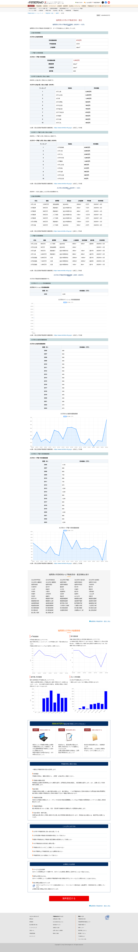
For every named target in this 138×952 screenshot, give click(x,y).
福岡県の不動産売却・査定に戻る (100, 621)
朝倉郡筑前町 (35, 605)
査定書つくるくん (82, 933)
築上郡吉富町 (93, 610)
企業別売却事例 (53, 8)
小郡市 (48, 591)
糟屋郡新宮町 (35, 601)
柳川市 (91, 587)
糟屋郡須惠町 (93, 598)
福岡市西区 (49, 584)
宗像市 (33, 594)
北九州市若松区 (50, 580)
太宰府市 (48, 594)
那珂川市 (34, 598)
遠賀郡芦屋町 (78, 601)
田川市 (76, 587)
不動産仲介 (76, 10)
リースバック (52, 6)
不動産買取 (39, 6)
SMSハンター (81, 927)
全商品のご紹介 (56, 927)
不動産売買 (68, 10)
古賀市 (62, 594)
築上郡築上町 (49, 612)
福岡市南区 (34, 584)
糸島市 (91, 596)
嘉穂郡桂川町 (93, 603)
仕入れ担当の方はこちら (58, 921)
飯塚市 (62, 587)
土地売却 (41, 10)
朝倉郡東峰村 (49, 605)
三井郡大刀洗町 (64, 605)
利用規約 (31, 921)
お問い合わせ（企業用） (58, 930)
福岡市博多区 (78, 582)
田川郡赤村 (34, 610)
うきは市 (91, 594)
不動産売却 (31, 6)
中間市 (33, 591)
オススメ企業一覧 (43, 8)
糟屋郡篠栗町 (64, 598)
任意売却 (45, 6)
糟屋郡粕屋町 (64, 601)
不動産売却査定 (32, 8)
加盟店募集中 (97, 2)
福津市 (76, 594)
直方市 (48, 587)
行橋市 (76, 589)
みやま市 (77, 596)
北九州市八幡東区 (36, 582)
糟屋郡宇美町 (49, 598)
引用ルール (31, 930)
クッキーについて (33, 927)
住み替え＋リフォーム (74, 6)
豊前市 (91, 589)
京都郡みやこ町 (79, 610)
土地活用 (59, 6)
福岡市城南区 (64, 584)
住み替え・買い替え (58, 10)
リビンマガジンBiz (82, 939)
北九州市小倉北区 (79, 580)
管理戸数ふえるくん (82, 930)
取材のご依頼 (56, 933)
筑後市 (48, 589)
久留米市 (34, 587)
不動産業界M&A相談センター (84, 921)
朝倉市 (62, 596)
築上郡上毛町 (35, 612)
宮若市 (33, 596)
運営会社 (31, 919)
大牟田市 (91, 584)
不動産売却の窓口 (82, 919)
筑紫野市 (62, 591)
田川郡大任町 (93, 608)
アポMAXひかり (81, 936)
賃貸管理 (65, 6)
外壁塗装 (84, 6)
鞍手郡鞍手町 (78, 603)
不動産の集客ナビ (82, 924)
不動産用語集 (32, 933)
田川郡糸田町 (64, 608)
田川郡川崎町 (78, 608)
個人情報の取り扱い (33, 924)
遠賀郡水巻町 (93, 601)
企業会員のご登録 (56, 919)
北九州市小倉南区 (94, 580)
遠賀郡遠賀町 (49, 603)
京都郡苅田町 (64, 610)
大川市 (62, 589)
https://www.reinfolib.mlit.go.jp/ (63, 128)
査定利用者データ (64, 8)
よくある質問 (88, 2)
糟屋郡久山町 (49, 601)
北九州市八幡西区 (51, 582)
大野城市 (91, 591)
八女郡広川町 (93, 605)
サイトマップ (32, 936)
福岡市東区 (63, 582)
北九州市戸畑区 (64, 580)
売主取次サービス (56, 924)
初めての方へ (79, 2)
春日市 (76, 591)
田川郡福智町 (49, 610)
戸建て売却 (48, 10)
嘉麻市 (48, 596)
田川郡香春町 (35, 608)
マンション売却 (32, 10)
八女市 (33, 589)
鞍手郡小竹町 (64, 603)
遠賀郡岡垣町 (35, 603)
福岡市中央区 (93, 582)
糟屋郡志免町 (78, 598)
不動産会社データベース (93, 6)
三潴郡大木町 (78, 605)
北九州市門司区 (35, 580)
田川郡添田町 (49, 608)
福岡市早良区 (78, 584)
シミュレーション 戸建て (77, 8)
